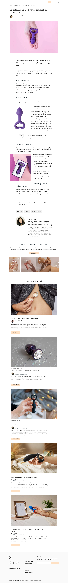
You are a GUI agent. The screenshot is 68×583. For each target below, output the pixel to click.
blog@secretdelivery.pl (14, 568)
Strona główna (13, 5)
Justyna (16, 479)
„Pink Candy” (30, 234)
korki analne (24, 204)
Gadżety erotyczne (30, 2)
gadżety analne (19, 211)
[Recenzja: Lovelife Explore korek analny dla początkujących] (13, 2)
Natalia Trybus (21, 15)
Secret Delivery (40, 222)
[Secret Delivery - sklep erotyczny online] (10, 558)
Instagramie (24, 247)
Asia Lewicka (20, 320)
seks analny (39, 211)
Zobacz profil (34, 253)
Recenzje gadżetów (32, 5)
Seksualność (23, 2)
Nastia (16, 533)
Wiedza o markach (27, 563)
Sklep (49, 2)
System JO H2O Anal (38, 178)
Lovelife (33, 211)
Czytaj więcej (16, 332)
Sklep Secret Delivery (28, 572)
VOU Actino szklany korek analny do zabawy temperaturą (26, 318)
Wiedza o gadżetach (28, 561)
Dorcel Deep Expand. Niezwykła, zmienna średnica (24, 477)
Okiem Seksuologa (27, 556)
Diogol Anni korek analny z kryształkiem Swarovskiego (25, 370)
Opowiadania (38, 2)
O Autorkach (44, 2)
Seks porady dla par (27, 565)
